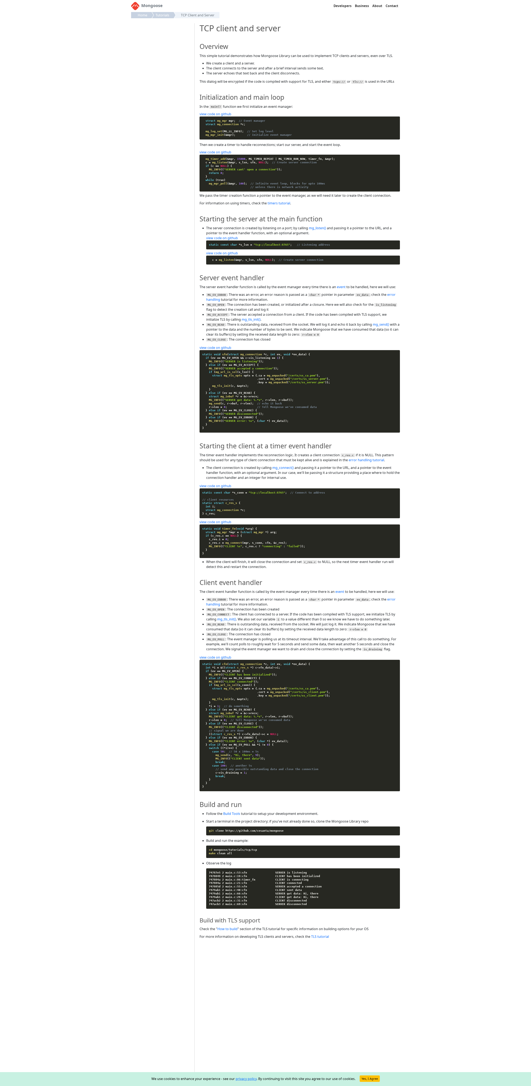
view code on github (215, 114)
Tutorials (162, 15)
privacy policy (246, 1078)
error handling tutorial (366, 460)
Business (362, 6)
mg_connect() (283, 467)
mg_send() (381, 324)
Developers (343, 6)
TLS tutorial (320, 936)
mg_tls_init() (251, 319)
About (377, 6)
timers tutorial (279, 203)
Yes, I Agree (370, 1079)
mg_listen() (317, 228)
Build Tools (231, 813)
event (341, 287)
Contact (392, 6)
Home (142, 15)
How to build (227, 929)
